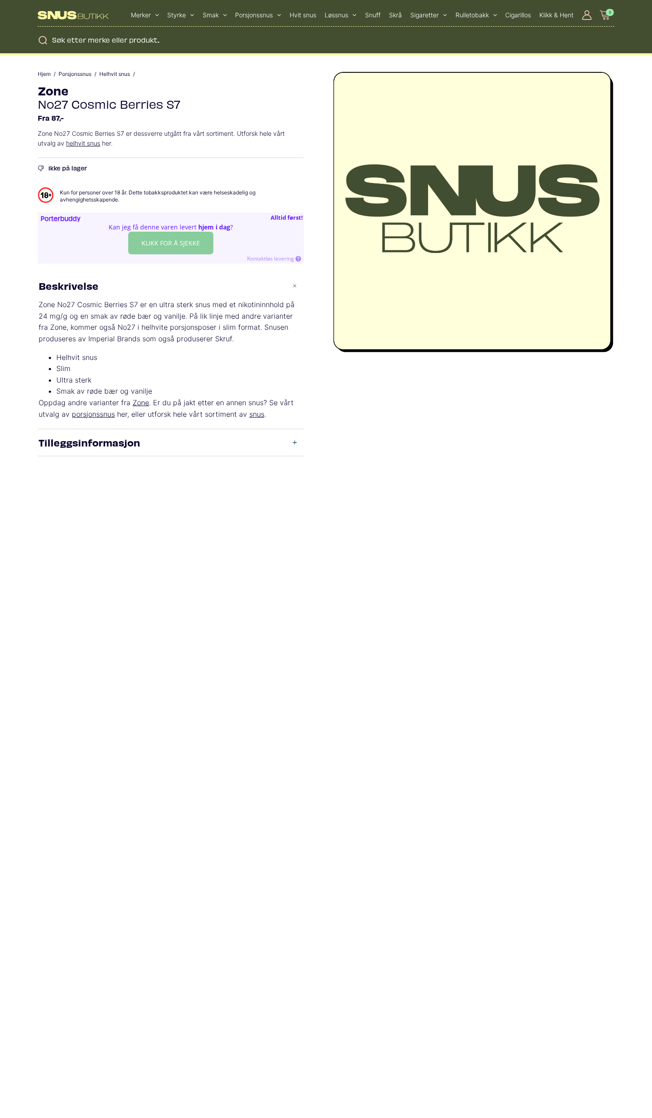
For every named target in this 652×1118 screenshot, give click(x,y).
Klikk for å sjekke (170, 243)
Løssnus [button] (336, 15)
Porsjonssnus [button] (254, 15)
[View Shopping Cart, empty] (605, 15)
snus (256, 414)
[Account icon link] (586, 15)
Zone (53, 90)
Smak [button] (211, 15)
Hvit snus (303, 15)
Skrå (395, 15)
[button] (155, 15)
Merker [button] (141, 15)
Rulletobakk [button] (472, 15)
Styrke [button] (176, 15)
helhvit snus (83, 143)
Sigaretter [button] (424, 15)
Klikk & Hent (556, 15)
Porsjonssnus (75, 74)
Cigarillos (518, 15)
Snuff (373, 15)
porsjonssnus (93, 414)
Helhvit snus (114, 74)
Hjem (44, 74)
